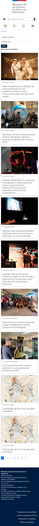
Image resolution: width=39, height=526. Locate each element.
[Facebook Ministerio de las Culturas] (5, 26)
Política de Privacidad (7, 499)
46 (14, 458)
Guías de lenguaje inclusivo (27, 515)
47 (18, 458)
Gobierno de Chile (6, 475)
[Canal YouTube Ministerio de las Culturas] (33, 26)
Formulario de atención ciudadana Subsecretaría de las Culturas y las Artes (15, 492)
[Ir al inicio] (19, 7)
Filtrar (4, 46)
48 (21, 458)
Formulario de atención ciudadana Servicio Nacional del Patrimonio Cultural (14, 496)
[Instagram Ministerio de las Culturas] (14, 26)
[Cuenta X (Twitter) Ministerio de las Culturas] (23, 26)
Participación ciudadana (27, 519)
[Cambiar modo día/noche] (35, 19)
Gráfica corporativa (27, 522)
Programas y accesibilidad (27, 512)
